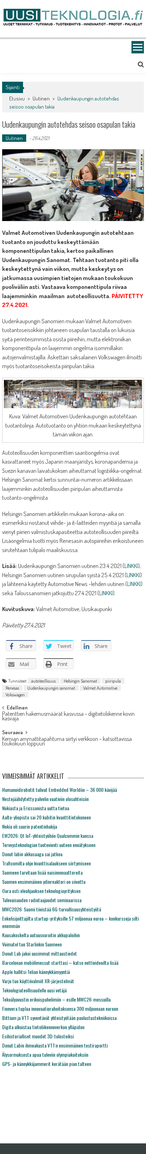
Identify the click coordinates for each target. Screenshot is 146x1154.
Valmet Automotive (100, 688)
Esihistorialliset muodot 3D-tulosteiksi (38, 1036)
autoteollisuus (43, 681)
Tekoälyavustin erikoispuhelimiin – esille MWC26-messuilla (56, 999)
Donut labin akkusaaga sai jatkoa (32, 854)
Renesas (12, 688)
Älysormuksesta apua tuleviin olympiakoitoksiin (45, 1054)
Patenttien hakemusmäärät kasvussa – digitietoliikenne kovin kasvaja (68, 717)
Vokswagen (15, 694)
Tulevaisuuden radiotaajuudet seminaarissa (42, 900)
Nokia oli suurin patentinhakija (29, 826)
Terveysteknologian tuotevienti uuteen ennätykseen (48, 844)
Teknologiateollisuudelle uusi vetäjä (34, 990)
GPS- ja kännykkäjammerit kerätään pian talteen (46, 1063)
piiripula (113, 681)
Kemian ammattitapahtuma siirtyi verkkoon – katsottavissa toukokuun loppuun (67, 742)
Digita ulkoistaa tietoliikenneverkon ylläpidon (43, 1027)
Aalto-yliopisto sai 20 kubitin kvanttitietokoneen (46, 817)
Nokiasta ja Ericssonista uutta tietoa (35, 808)
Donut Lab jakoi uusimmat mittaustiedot (39, 953)
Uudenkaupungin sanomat (51, 688)
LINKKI (131, 565)
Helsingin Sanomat (80, 681)
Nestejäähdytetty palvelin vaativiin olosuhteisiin (45, 798)
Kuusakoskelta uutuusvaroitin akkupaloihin (41, 935)
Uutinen (41, 98)
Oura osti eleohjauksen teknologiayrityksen (41, 890)
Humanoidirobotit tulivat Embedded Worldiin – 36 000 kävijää (59, 789)
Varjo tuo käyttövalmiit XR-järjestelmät (38, 981)
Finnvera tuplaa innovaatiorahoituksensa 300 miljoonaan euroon (60, 1008)
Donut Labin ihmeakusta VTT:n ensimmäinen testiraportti (55, 1045)
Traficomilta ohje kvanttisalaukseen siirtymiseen (46, 863)
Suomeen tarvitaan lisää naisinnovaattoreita (42, 872)
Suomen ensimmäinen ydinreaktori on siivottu (43, 881)
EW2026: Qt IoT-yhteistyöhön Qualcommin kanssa (47, 835)
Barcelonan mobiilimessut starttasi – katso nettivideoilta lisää (60, 962)
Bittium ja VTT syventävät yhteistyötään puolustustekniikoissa (59, 1017)
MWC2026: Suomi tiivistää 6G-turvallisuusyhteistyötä (51, 909)
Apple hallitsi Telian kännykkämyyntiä (36, 971)
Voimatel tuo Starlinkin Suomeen (32, 944)
